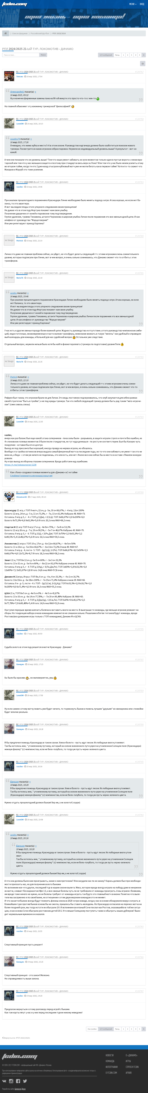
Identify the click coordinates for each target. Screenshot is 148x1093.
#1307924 (139, 492)
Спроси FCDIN (132, 1067)
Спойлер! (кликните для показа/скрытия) (31, 475)
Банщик (20, 664)
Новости (110, 1055)
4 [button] (135, 55)
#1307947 (139, 991)
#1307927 (139, 659)
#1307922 (139, 357)
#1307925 (139, 629)
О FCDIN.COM (111, 1073)
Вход (142, 4)
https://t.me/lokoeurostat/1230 (20, 464)
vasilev (19, 186)
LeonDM (20, 123)
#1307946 (139, 957)
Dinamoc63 (21, 497)
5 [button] (139, 55)
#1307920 (139, 236)
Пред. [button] (117, 55)
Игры (128, 1061)
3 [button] (131, 55)
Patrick (19, 240)
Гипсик (19, 76)
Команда (110, 1061)
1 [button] (123, 55)
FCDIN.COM (14, 4)
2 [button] (127, 55)
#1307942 (139, 815)
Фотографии (112, 1067)
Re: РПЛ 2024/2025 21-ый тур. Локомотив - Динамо (42, 72)
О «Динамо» (131, 1055)
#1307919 (139, 182)
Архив (129, 1073)
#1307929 (139, 691)
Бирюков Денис (20, 1089)
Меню (132, 4)
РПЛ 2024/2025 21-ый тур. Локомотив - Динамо (37, 49)
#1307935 (139, 762)
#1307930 (139, 724)
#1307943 (139, 926)
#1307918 (139, 119)
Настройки (92, 1029)
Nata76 (19, 277)
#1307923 (139, 417)
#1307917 (139, 72)
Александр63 (17, 91)
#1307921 (139, 273)
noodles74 (15, 138)
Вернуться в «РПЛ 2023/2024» (17, 1038)
